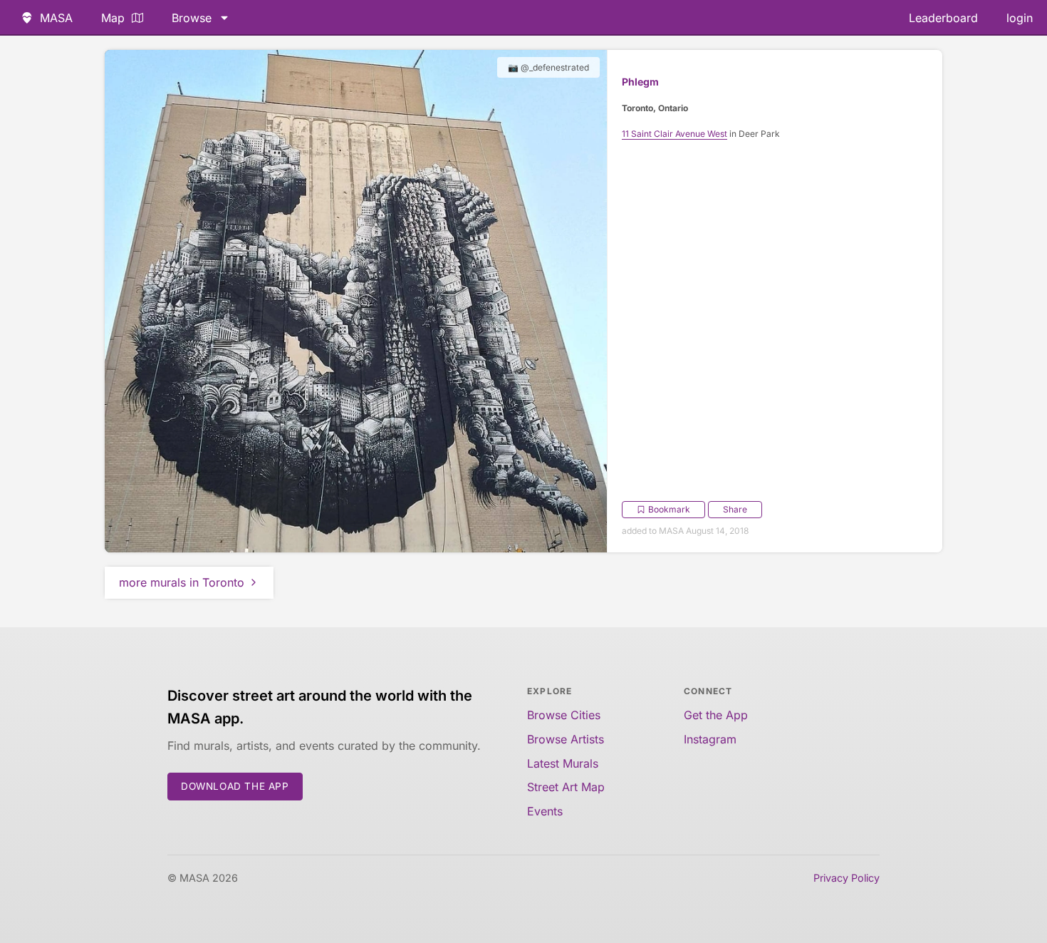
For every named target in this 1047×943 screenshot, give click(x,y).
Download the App (235, 786)
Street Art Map (566, 787)
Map (113, 18)
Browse (192, 18)
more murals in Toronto (181, 582)
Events (545, 811)
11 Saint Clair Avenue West (674, 133)
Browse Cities (563, 715)
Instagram (710, 739)
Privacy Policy (846, 878)
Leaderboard (943, 18)
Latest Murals (562, 763)
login (1019, 18)
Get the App (716, 715)
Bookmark (669, 509)
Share (735, 509)
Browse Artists (565, 739)
